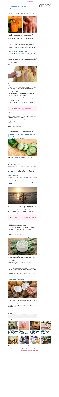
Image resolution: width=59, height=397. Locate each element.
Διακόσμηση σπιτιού (11, 330)
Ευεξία (20, 330)
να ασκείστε (11, 62)
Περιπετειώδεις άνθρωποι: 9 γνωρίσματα (11, 347)
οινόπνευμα (33, 60)
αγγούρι (33, 170)
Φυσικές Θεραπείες (10, 4)
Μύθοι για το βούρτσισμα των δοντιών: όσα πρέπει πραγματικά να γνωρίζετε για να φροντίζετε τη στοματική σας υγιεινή (24, 332)
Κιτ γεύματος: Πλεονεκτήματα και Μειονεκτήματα (34, 347)
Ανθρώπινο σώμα (43, 330)
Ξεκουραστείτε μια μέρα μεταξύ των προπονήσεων (45, 332)
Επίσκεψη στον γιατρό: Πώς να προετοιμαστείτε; (24, 347)
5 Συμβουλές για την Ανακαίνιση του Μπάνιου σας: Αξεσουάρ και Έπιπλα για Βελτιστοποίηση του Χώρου (34, 332)
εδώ (20, 234)
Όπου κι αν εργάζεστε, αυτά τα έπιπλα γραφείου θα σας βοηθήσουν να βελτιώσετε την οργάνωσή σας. (13, 332)
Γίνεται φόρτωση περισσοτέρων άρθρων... (29, 350)
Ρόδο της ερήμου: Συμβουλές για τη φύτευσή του (44, 347)
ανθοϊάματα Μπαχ (17, 128)
